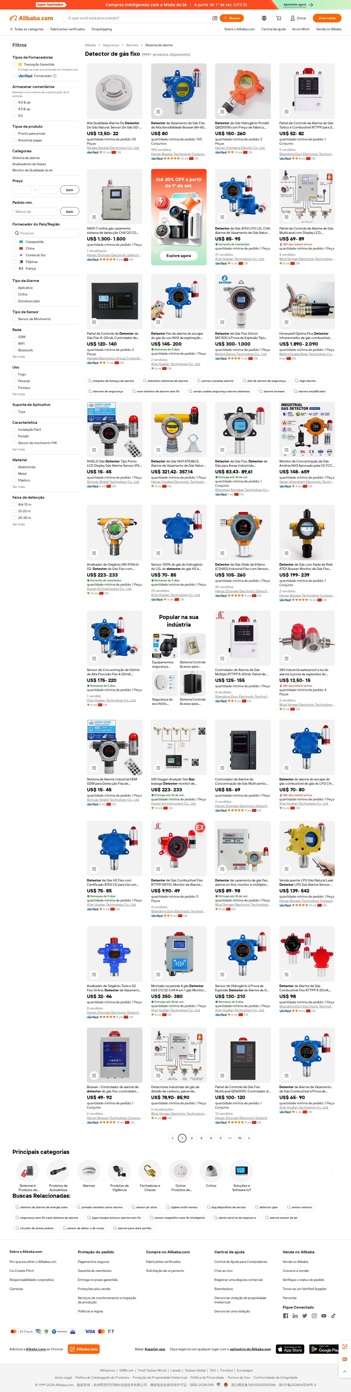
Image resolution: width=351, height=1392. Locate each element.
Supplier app (155, 1349)
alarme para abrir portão (134, 1228)
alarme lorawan (274, 391)
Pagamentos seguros (93, 1262)
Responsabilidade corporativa (31, 1280)
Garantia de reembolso (95, 1271)
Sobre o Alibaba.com (26, 1252)
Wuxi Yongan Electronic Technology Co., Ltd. (307, 259)
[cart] (279, 19)
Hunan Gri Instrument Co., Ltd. (109, 589)
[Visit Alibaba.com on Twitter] (305, 1316)
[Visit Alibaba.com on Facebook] (285, 1316)
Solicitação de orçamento (165, 1271)
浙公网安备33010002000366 (253, 1385)
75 (239, 1138)
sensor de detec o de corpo (85, 1228)
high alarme (308, 381)
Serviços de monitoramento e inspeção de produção (107, 1300)
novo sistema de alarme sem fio (158, 391)
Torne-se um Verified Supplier (305, 1289)
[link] (345, 1347)
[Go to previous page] (172, 1138)
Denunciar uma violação (232, 1311)
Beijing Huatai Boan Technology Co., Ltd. (307, 354)
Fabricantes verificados (163, 1262)
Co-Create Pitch (22, 1271)
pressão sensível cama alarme (102, 1207)
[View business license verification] (218, 1384)
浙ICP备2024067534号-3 (297, 1385)
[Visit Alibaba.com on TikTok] (333, 1316)
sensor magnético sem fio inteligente (180, 1217)
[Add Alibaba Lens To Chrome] (84, 1349)
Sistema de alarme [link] (159, 45)
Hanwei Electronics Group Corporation (115, 358)
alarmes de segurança (108, 391)
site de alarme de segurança (266, 381)
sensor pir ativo (146, 1207)
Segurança (111, 45)
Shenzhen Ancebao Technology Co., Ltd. (243, 490)
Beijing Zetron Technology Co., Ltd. (241, 354)
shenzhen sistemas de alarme (168, 381)
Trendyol (226, 1370)
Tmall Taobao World (152, 1370)
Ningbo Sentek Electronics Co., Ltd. (113, 148)
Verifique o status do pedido (303, 1280)
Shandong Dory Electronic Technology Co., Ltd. (307, 154)
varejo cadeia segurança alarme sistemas (221, 391)
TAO (213, 1370)
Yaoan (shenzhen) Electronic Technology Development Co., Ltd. (307, 482)
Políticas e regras (90, 1311)
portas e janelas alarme (218, 381)
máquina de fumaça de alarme (113, 381)
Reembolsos (223, 1289)
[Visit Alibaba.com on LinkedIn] (295, 1316)
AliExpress (107, 1370)
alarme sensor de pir (284, 1217)
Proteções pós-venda (94, 1289)
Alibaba (90, 45)
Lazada (175, 1370)
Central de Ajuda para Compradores (240, 1262)
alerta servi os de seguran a (237, 1217)
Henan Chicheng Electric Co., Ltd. (240, 148)
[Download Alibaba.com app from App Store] (290, 1349)
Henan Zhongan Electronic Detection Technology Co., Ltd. (115, 255)
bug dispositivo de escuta (229, 1207)
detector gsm (269, 1207)
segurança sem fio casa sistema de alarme (49, 1217)
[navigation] (45, 592)
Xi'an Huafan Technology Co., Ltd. (239, 259)
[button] (215, 18)
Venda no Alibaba (295, 1262)
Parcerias (290, 1298)
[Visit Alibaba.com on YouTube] (324, 1316)
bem (69, 190)
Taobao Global (195, 1370)
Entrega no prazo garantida (97, 1280)
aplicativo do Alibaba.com (250, 1349)
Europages (245, 1370)
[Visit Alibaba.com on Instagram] (314, 1316)
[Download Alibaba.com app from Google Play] (325, 1349)
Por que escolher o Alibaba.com (33, 1262)
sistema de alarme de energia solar (44, 1207)
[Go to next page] (249, 1138)
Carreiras (16, 1289)
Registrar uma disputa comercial (238, 1280)
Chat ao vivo (223, 1271)
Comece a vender (296, 1271)
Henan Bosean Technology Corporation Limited (179, 154)
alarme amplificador (312, 391)
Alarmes (132, 45)
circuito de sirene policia (36, 1228)
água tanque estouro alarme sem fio (116, 1217)
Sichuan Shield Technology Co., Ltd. (113, 482)
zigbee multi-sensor (184, 1207)
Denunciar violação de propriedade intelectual (240, 1300)
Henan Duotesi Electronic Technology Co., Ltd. (179, 482)
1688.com (126, 1370)
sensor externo (302, 1207)
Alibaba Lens (36, 1349)
